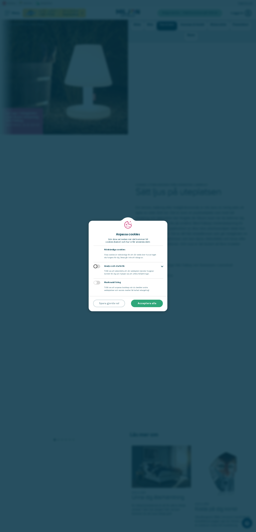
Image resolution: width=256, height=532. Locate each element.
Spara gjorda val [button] (109, 303)
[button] (162, 266)
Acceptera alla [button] (147, 303)
